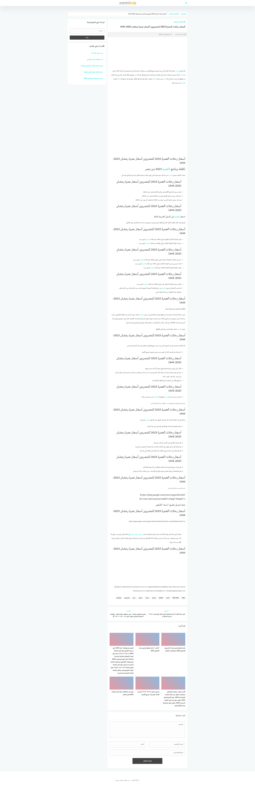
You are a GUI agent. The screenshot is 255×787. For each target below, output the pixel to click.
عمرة (182, 75)
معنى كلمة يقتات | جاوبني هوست (92, 66)
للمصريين (126, 598)
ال (184, 75)
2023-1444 (175, 598)
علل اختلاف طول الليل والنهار (93, 72)
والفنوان (118, 598)
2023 (183, 598)
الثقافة (161, 598)
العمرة (153, 598)
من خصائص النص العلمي (95, 59)
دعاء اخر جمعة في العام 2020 (93, 78)
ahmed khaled (179, 34)
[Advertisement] (147, 53)
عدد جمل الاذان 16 (97, 53)
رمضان (177, 71)
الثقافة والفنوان (178, 22)
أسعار (136, 75)
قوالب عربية (119, 780)
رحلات (136, 534)
